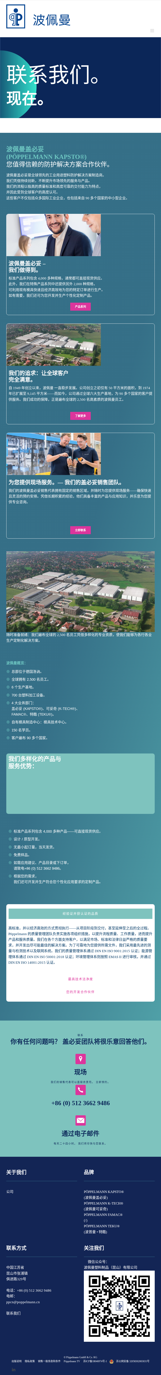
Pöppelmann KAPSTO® (104, 1192)
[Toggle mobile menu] (152, 30)
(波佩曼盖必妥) (96, 1198)
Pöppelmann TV (72, 1361)
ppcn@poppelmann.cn (23, 1302)
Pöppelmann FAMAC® (103, 1215)
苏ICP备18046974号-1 (95, 1361)
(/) (85, 1220)
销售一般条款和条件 (49, 1361)
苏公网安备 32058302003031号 (132, 1361)
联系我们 (13, 1313)
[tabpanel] (80, 947)
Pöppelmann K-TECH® (103, 1203)
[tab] (80, 913)
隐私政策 (30, 1361)
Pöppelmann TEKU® (102, 1226)
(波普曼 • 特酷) (95, 1232)
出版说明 (17, 1361)
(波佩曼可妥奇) (96, 1209)
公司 (9, 1192)
